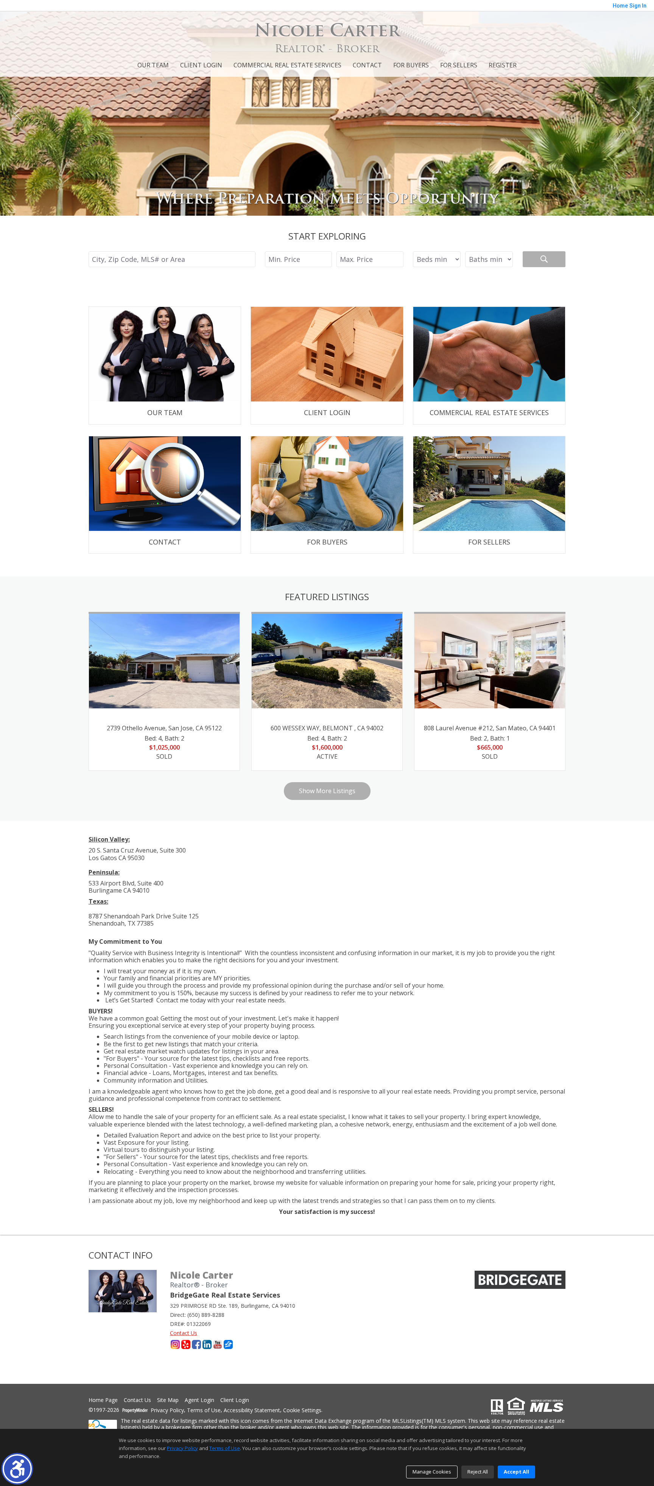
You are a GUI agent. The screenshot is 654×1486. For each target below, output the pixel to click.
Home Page (103, 1400)
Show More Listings (327, 791)
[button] (17, 1468)
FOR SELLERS (458, 65)
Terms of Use (204, 1410)
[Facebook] (196, 1344)
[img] (165, 366)
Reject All (477, 1471)
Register (503, 65)
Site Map (168, 1400)
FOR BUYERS (411, 65)
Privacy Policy (167, 1410)
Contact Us (183, 1333)
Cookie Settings (302, 1410)
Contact (367, 65)
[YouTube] (217, 1344)
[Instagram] (175, 1344)
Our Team (153, 65)
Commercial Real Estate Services (287, 65)
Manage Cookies (432, 1471)
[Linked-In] (207, 1344)
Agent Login (199, 1400)
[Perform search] (544, 259)
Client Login (201, 65)
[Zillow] (228, 1344)
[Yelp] (185, 1344)
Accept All (516, 1471)
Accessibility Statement (252, 1410)
